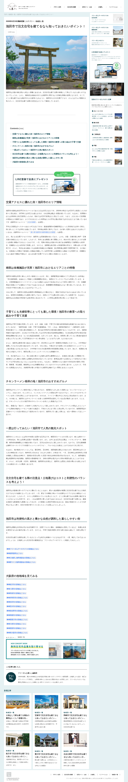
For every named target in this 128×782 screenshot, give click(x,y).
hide (21, 128)
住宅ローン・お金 (87, 7)
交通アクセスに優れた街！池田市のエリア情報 (31, 134)
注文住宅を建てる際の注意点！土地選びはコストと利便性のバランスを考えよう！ (45, 154)
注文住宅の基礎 (71, 7)
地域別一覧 (12, 14)
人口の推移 (32, 222)
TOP (5, 14)
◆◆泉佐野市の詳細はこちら (17, 611)
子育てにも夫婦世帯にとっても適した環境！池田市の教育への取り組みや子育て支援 (46, 142)
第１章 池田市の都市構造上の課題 (43, 232)
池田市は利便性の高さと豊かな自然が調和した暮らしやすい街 (37, 158)
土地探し (100, 7)
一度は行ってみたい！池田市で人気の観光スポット (33, 150)
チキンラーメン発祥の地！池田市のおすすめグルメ (33, 146)
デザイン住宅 (57, 7)
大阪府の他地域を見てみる (23, 162)
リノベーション (113, 7)
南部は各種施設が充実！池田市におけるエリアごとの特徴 (35, 138)
